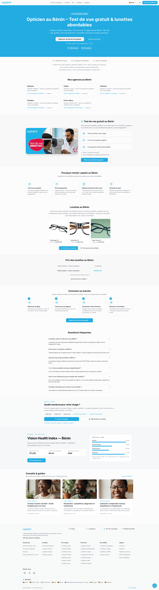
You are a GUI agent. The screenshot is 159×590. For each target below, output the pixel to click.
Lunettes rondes (85, 546)
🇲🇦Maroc (60, 582)
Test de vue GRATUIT (149, 2)
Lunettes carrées (86, 557)
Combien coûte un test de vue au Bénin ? (63, 339)
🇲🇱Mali (54, 582)
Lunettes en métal (105, 549)
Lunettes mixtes (104, 554)
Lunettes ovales (85, 560)
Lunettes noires (66, 546)
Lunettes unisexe (47, 554)
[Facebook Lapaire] (29, 573)
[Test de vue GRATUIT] (140, 2)
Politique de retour (124, 551)
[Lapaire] (43, 529)
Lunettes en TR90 (105, 551)
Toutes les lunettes (47, 546)
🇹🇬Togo (100, 582)
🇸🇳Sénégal (93, 582)
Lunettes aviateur (86, 551)
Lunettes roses (65, 563)
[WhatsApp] (154, 585)
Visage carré (57, 414)
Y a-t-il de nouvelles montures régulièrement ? (65, 368)
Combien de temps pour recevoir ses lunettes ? (65, 387)
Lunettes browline (86, 563)
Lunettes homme (47, 551)
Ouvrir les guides (62, 419)
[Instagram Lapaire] (24, 573)
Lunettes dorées (66, 554)
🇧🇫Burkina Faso (34, 582)
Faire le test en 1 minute (98, 419)
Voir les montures (94, 39)
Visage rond (48, 414)
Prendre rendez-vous (29, 546)
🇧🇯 (131, 2)
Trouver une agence (56, 2)
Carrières (79, 2)
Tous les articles (126, 476)
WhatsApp (133, 587)
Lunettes (67, 2)
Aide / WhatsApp (124, 557)
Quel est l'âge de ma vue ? (31, 554)
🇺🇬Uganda (108, 582)
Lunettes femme (47, 549)
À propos (87, 2)
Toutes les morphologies (96, 414)
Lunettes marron (66, 551)
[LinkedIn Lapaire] (34, 573)
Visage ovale (67, 414)
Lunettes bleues (66, 549)
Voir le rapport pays (35, 460)
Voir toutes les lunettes (70, 248)
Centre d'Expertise (124, 554)
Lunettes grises (66, 557)
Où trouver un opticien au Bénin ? (60, 349)
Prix (73, 2)
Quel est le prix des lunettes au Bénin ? (62, 358)
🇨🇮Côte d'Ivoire (45, 582)
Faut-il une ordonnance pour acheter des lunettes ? (67, 376)
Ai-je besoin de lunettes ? (79, 414)
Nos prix (25, 551)
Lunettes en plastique (106, 546)
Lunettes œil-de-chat (87, 554)
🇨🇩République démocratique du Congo (76, 582)
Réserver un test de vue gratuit (70, 39)
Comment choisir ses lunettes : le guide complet (58, 423)
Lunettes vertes (66, 560)
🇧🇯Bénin (25, 582)
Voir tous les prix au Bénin (91, 248)
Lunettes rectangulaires (88, 549)
